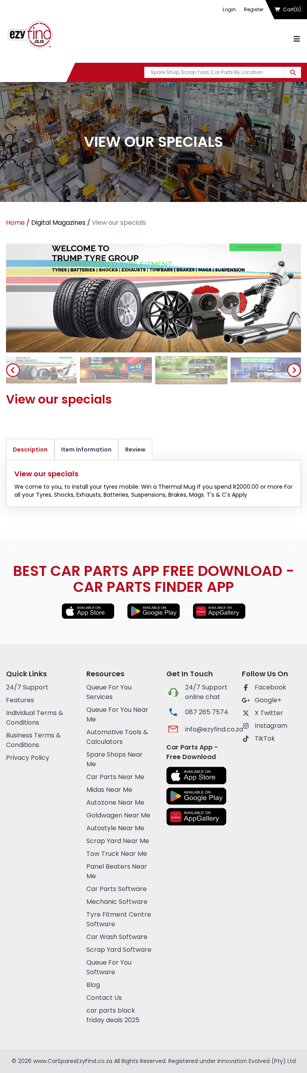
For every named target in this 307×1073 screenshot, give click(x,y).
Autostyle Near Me (115, 828)
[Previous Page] (13, 370)
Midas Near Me (109, 789)
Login (229, 9)
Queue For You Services (109, 692)
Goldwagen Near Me (118, 815)
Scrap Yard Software (119, 949)
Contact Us (104, 997)
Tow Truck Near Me (116, 853)
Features (20, 700)
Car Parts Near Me (115, 776)
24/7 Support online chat (206, 692)
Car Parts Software (116, 888)
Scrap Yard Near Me (117, 840)
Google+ (268, 700)
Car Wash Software (117, 936)
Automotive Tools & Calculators (117, 736)
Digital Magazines (58, 222)
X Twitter (269, 712)
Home (15, 222)
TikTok (265, 738)
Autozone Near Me (115, 802)
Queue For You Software (109, 967)
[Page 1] (40, 370)
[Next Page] (294, 370)
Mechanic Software (117, 901)
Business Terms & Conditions (33, 740)
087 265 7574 (206, 712)
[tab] (40, 370)
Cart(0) (292, 9)
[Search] (292, 72)
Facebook (270, 687)
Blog (93, 984)
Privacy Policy (27, 757)
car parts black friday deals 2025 (113, 1015)
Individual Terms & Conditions (34, 717)
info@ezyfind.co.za (207, 729)
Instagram (271, 725)
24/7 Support (27, 687)
